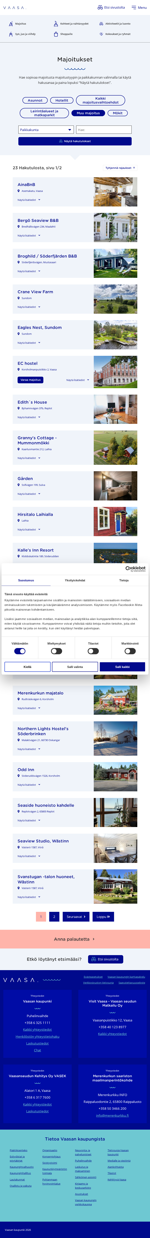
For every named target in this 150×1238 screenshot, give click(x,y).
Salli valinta (75, 666)
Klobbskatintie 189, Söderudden (40, 556)
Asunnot (35, 100)
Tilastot (112, 1173)
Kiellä (27, 666)
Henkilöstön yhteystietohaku (37, 1036)
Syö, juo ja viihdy (25, 34)
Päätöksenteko (18, 1150)
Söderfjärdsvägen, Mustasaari (39, 262)
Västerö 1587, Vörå (32, 847)
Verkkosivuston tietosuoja (98, 982)
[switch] (56, 651)
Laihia (25, 520)
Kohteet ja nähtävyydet (74, 23)
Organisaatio (49, 1150)
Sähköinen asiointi (85, 1177)
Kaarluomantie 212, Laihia (37, 449)
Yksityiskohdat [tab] (75, 580)
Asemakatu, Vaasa (32, 191)
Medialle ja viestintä (119, 1160)
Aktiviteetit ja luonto (117, 23)
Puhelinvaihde (83, 1160)
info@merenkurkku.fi (112, 1115)
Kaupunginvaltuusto (22, 1167)
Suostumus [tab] (26, 580)
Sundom (27, 298)
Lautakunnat (17, 1179)
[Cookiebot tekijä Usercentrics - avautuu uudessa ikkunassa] (128, 569)
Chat (37, 1050)
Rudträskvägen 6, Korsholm (38, 699)
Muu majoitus (88, 113)
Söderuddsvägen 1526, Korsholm (41, 776)
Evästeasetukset (93, 977)
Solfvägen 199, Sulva (33, 485)
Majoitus (20, 23)
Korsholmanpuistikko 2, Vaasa (39, 369)
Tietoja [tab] (124, 580)
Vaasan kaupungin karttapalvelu (126, 977)
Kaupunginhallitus (20, 1173)
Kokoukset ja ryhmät (117, 34)
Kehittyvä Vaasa (117, 1179)
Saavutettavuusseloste (132, 982)
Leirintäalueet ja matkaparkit (44, 113)
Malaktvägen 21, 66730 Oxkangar (41, 740)
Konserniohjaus (51, 1156)
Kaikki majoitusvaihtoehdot (101, 100)
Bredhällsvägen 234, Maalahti (38, 226)
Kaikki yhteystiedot (37, 1029)
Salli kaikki (122, 666)
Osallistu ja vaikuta (20, 1186)
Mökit (117, 113)
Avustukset (81, 1194)
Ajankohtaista (116, 1167)
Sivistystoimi (49, 1162)
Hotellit (61, 100)
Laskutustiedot (37, 1043)
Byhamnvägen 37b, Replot (37, 408)
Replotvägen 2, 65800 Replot (38, 811)
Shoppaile (66, 34)
